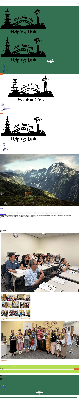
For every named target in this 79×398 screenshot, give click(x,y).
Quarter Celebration (3, 319)
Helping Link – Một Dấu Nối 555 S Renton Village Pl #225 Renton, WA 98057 (3, 377)
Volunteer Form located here (3, 214)
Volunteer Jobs (1, 208)
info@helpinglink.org (2, 385)
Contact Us (2, 386)
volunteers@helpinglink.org (33, 216)
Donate (2, 113)
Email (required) (2, 368)
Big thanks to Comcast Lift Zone (4, 360)
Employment (3, 387)
